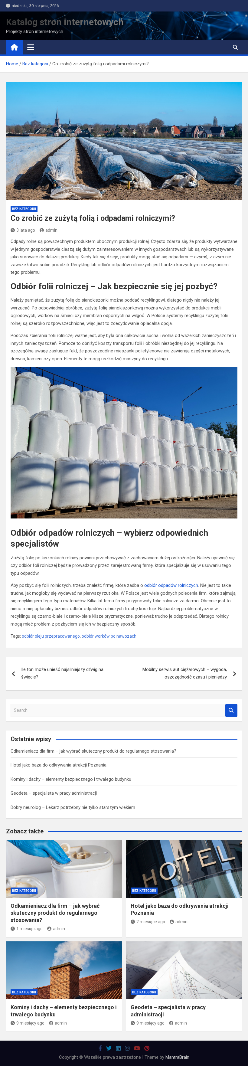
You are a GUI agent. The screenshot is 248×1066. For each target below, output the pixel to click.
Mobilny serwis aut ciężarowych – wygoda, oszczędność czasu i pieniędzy (184, 673)
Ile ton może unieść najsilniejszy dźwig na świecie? (62, 673)
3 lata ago (25, 230)
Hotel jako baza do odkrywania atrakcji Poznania (58, 765)
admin (51, 230)
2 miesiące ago (150, 921)
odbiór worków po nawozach (109, 636)
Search (231, 710)
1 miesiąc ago (29, 928)
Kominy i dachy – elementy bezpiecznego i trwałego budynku (71, 779)
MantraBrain (177, 1057)
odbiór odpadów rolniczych (171, 585)
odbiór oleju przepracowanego (51, 636)
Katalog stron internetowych (65, 22)
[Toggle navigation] (31, 47)
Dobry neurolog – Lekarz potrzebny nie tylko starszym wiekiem (73, 807)
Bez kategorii (24, 209)
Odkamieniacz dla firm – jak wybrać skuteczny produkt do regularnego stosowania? (93, 751)
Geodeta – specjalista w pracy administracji (54, 793)
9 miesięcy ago (30, 1023)
